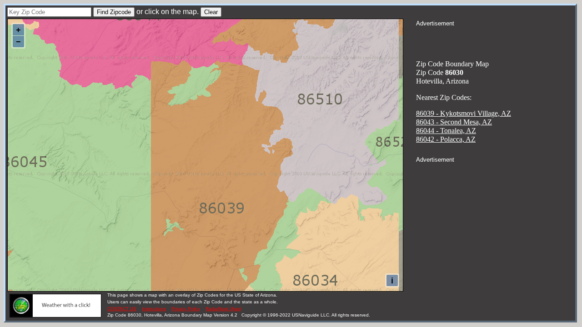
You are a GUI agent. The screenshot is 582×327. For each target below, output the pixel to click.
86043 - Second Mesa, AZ (454, 122)
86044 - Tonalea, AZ (446, 130)
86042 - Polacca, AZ (446, 139)
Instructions (154, 308)
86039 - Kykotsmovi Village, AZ (463, 113)
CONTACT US (121, 308)
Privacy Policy (185, 308)
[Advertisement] (495, 39)
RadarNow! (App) (223, 308)
